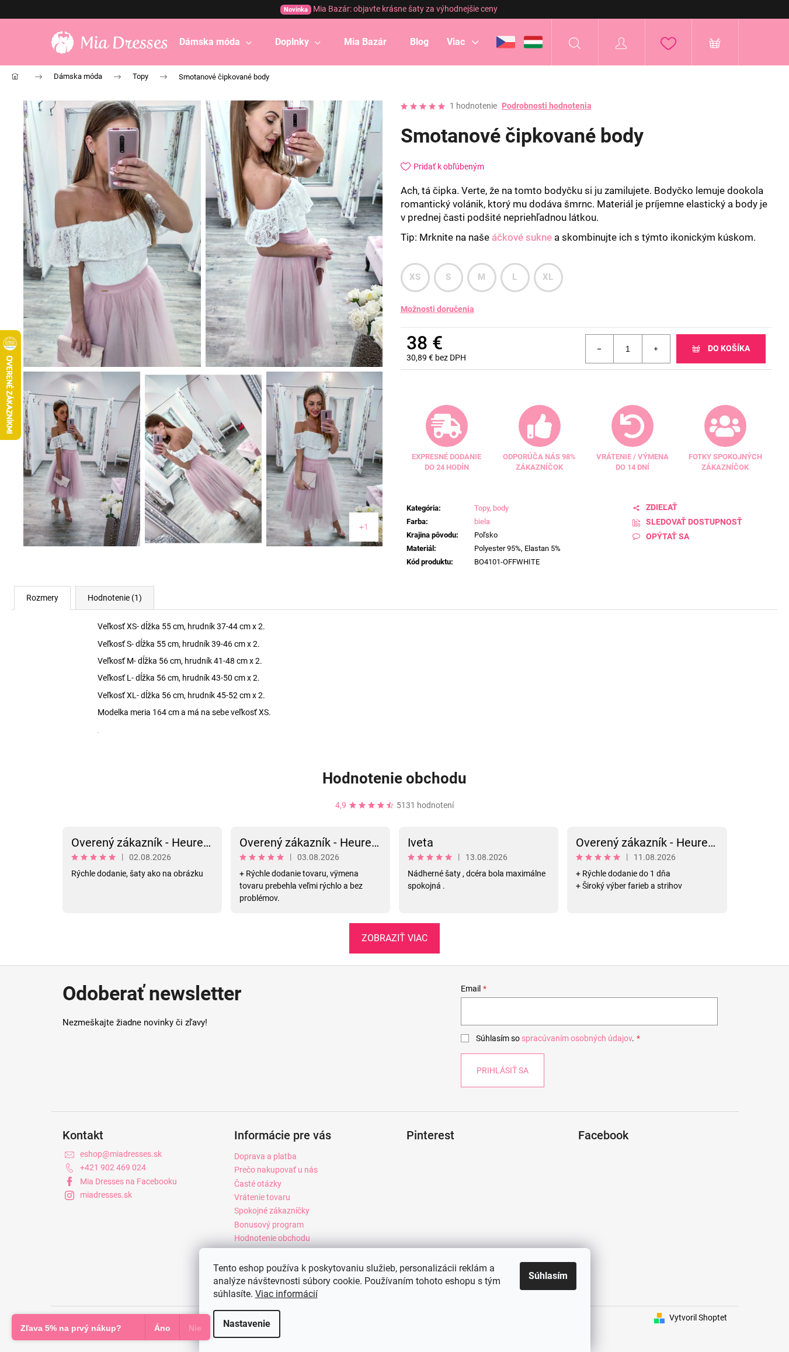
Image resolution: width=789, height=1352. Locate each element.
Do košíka (729, 348)
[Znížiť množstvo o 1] (600, 349)
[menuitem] (215, 42)
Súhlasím (548, 1275)
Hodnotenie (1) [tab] (115, 597)
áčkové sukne (522, 237)
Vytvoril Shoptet (698, 1317)
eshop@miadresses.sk (121, 1154)
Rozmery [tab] (42, 597)
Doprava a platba (265, 1156)
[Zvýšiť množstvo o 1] (656, 349)
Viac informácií (286, 1293)
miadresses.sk (106, 1195)
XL (548, 277)
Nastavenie (246, 1323)
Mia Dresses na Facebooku (128, 1181)
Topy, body (491, 508)
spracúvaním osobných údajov (577, 1038)
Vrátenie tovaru (262, 1197)
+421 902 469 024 (113, 1167)
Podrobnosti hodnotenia (547, 105)
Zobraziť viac (394, 938)
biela (482, 521)
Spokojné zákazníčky (272, 1210)
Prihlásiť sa (503, 1070)
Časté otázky (257, 1183)
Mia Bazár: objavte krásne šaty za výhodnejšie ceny (391, 8)
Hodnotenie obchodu (394, 778)
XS (415, 277)
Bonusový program (269, 1224)
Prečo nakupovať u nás (276, 1169)
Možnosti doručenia (437, 309)
